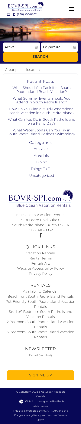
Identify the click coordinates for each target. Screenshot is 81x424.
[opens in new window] (40, 235)
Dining (41, 162)
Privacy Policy (40, 274)
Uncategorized (41, 176)
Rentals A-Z (40, 263)
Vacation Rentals (40, 253)
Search (40, 57)
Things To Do (42, 169)
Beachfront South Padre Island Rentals (41, 297)
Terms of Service (57, 415)
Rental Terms (40, 258)
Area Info (41, 156)
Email (40, 355)
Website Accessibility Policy (40, 269)
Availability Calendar (40, 292)
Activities (41, 149)
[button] (71, 9)
